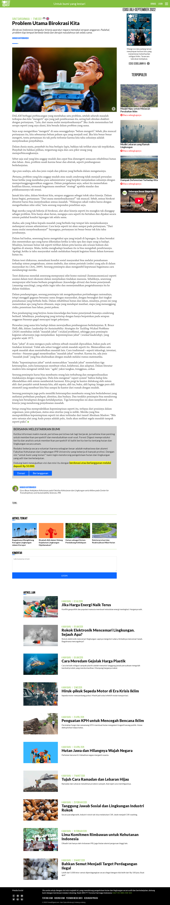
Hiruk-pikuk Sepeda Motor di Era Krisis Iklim (100, 691)
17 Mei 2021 (37, 18)
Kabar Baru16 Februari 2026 (74, 831)
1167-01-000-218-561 (122, 893)
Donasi (21, 473)
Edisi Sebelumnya (137, 63)
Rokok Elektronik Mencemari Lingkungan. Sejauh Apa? (98, 632)
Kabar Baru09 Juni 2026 (72, 626)
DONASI (153, 3)
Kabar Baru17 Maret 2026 (73, 775)
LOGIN (160, 3)
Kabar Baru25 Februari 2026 (74, 802)
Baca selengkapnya (132, 115)
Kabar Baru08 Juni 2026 (72, 657)
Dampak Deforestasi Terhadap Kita (139, 180)
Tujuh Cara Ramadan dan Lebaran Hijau (95, 779)
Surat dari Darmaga (21, 18)
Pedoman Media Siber (74, 898)
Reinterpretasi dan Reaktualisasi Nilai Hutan (103, 541)
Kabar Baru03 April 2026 (73, 747)
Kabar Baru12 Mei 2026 (72, 687)
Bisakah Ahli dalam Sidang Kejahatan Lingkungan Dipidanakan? (51, 542)
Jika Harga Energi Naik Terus (86, 604)
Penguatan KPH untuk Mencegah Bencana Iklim (103, 720)
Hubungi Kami (59, 898)
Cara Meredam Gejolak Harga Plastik (94, 661)
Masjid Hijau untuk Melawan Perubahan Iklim (135, 110)
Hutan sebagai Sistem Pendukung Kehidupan (75, 541)
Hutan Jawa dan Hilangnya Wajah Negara (97, 750)
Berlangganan (40, 473)
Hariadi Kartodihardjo (20, 38)
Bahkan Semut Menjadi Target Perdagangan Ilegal (99, 865)
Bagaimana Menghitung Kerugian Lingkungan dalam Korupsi (23, 542)
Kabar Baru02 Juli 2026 (72, 601)
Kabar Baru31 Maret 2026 (73, 860)
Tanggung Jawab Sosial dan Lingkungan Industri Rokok (103, 808)
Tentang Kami (47, 898)
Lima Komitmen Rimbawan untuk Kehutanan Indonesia (100, 836)
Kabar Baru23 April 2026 (73, 717)
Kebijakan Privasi (91, 898)
